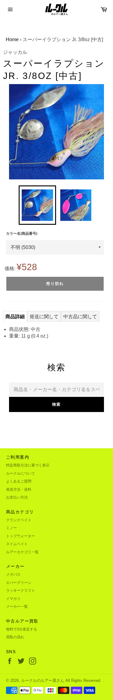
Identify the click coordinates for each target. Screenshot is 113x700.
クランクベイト (18, 520)
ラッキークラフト (20, 590)
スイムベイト (17, 544)
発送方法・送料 (18, 489)
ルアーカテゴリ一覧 (22, 552)
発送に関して (44, 316)
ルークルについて (20, 473)
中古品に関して (80, 316)
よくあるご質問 (18, 481)
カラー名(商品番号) (21, 233)
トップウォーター (20, 536)
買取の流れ (15, 637)
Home (12, 39)
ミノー (11, 528)
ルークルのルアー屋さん (42, 680)
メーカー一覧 (17, 606)
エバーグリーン (18, 583)
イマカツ (13, 599)
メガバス (13, 574)
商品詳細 (15, 316)
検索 (56, 404)
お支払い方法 (17, 497)
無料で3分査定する (21, 629)
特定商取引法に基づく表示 (27, 465)
